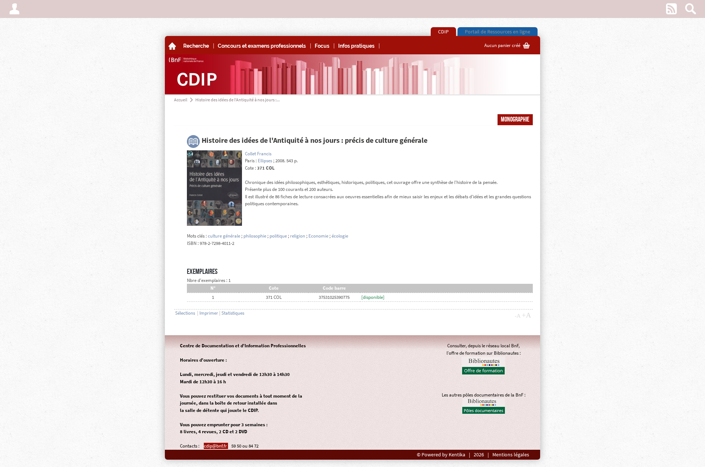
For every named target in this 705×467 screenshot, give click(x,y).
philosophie (254, 236)
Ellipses (265, 161)
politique (279, 236)
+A (526, 315)
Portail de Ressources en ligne (497, 31)
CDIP (443, 31)
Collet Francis (258, 154)
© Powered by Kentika (441, 455)
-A (518, 316)
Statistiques (232, 313)
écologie (340, 236)
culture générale (224, 236)
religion (297, 236)
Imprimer (208, 313)
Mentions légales (510, 455)
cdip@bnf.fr (216, 446)
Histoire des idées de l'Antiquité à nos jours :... (237, 99)
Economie (318, 236)
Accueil (180, 99)
